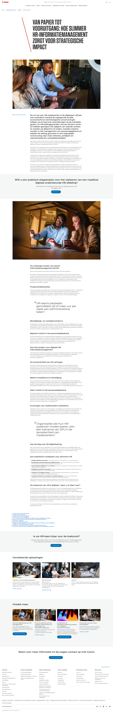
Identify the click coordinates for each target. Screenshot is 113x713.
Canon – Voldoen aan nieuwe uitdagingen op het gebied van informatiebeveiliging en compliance (32, 518)
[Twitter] (106, 706)
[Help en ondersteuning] (77, 5)
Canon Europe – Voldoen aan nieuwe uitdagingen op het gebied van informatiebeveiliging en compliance (33, 526)
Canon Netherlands (7, 706)
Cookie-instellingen (6, 703)
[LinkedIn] (103, 706)
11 (40, 414)
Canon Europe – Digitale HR (18, 520)
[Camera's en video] (35, 5)
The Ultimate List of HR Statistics (19, 514)
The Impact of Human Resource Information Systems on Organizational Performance (29, 519)
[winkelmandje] (110, 2)
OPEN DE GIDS (56, 191)
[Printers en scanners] (51, 5)
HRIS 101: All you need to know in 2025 (20, 521)
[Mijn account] (107, 2)
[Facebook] (97, 706)
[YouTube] (109, 706)
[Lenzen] (40, 5)
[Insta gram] (100, 706)
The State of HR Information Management (21, 513)
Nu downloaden (56, 545)
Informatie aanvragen (56, 657)
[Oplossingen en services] (64, 5)
